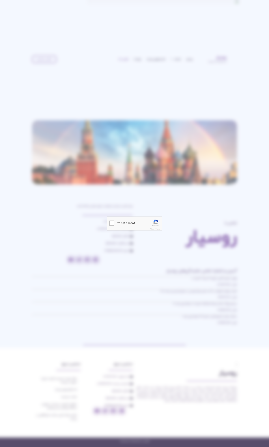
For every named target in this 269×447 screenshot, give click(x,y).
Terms (158, 229)
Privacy (152, 229)
